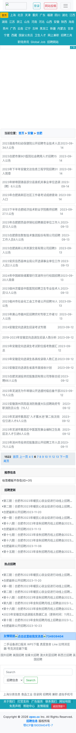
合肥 (39, 133)
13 (57, 457)
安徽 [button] (56, 22)
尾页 (6, 461)
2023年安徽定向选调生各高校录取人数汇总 (29, 359)
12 (53, 457)
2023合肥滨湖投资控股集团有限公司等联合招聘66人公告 (31, 378)
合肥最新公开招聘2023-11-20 (22, 512)
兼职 (55, 694)
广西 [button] (13, 28)
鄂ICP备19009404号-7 (38, 725)
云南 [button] (20, 28)
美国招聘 (18, 655)
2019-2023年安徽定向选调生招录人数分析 (29, 337)
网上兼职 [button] (53, 35)
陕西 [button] (64, 22)
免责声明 (15, 706)
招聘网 (47, 694)
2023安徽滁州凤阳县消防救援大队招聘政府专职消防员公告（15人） (31, 406)
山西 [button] (49, 22)
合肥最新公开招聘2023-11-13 (22, 529)
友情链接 (9, 636)
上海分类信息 (11, 694)
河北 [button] (42, 22)
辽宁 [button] (28, 28)
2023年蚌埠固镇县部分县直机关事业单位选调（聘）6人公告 (31, 184)
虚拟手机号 (66, 694)
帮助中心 (29, 706)
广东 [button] (42, 15)
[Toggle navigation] (66, 5)
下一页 (64, 457)
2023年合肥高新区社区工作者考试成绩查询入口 (29, 197)
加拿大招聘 (32, 655)
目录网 (37, 694)
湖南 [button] (4, 22)
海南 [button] (71, 22)
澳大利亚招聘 (48, 655)
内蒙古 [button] (61, 28)
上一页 (23, 457)
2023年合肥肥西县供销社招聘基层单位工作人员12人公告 (31, 224)
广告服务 (37, 701)
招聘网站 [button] (53, 42)
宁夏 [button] (7, 35)
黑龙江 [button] (44, 28)
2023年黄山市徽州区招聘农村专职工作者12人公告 (30, 316)
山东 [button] (27, 22)
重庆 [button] (35, 15)
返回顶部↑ (59, 706)
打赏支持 (23, 701)
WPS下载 (33, 644)
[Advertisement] (38, 89)
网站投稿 (50, 6)
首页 (21, 133)
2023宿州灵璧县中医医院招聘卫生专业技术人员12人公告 (31, 290)
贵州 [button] (5, 28)
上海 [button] (13, 15)
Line (55, 644)
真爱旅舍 (45, 644)
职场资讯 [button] (23, 42)
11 (50, 457)
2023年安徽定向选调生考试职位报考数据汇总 (29, 348)
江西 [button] (72, 15)
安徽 (30, 133)
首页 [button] (4, 15)
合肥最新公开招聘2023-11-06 (22, 546)
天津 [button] (28, 15)
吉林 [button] (35, 28)
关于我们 (9, 701)
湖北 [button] (65, 15)
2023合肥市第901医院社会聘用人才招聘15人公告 (29, 158)
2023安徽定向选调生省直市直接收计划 (27, 367)
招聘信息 (32, 721)
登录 (37, 6)
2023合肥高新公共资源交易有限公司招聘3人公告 (29, 250)
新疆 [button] (53, 28)
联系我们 (51, 701)
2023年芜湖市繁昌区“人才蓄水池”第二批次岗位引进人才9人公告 (31, 419)
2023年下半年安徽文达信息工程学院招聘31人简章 (30, 171)
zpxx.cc (34, 717)
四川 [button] (57, 15)
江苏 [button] (12, 22)
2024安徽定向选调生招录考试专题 (24, 327)
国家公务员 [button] (26, 35)
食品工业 (27, 694)
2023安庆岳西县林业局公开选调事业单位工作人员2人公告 (31, 263)
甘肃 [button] (70, 28)
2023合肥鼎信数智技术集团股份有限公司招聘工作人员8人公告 (31, 237)
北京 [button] (20, 15)
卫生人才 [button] (40, 35)
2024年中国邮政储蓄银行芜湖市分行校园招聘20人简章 (31, 278)
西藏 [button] (14, 35)
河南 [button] (34, 22)
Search (30, 680)
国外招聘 (6, 655)
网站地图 (65, 701)
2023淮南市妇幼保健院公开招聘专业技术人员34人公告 (31, 145)
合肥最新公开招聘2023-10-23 (22, 625)
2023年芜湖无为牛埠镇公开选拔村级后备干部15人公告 (31, 393)
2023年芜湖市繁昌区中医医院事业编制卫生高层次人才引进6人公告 (31, 432)
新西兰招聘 (65, 655)
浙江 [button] (19, 22)
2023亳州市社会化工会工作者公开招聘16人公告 (30, 303)
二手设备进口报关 (15, 644)
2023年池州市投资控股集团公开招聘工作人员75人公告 (31, 444)
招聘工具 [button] (66, 35)
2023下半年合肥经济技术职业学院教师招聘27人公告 (29, 211)
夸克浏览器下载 (17, 648)
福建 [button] (50, 15)
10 (46, 457)
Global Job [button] (38, 42)
